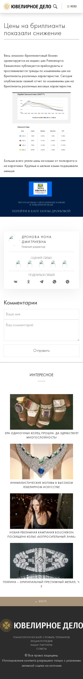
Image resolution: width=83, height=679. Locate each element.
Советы (41, 649)
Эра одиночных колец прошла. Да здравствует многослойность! (42, 435)
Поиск (55, 6)
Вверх (43, 601)
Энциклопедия (41, 641)
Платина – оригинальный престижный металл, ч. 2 (41, 584)
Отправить (41, 351)
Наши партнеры (41, 645)
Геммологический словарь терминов (41, 637)
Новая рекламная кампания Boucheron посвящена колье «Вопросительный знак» (41, 534)
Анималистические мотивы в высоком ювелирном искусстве (41, 485)
